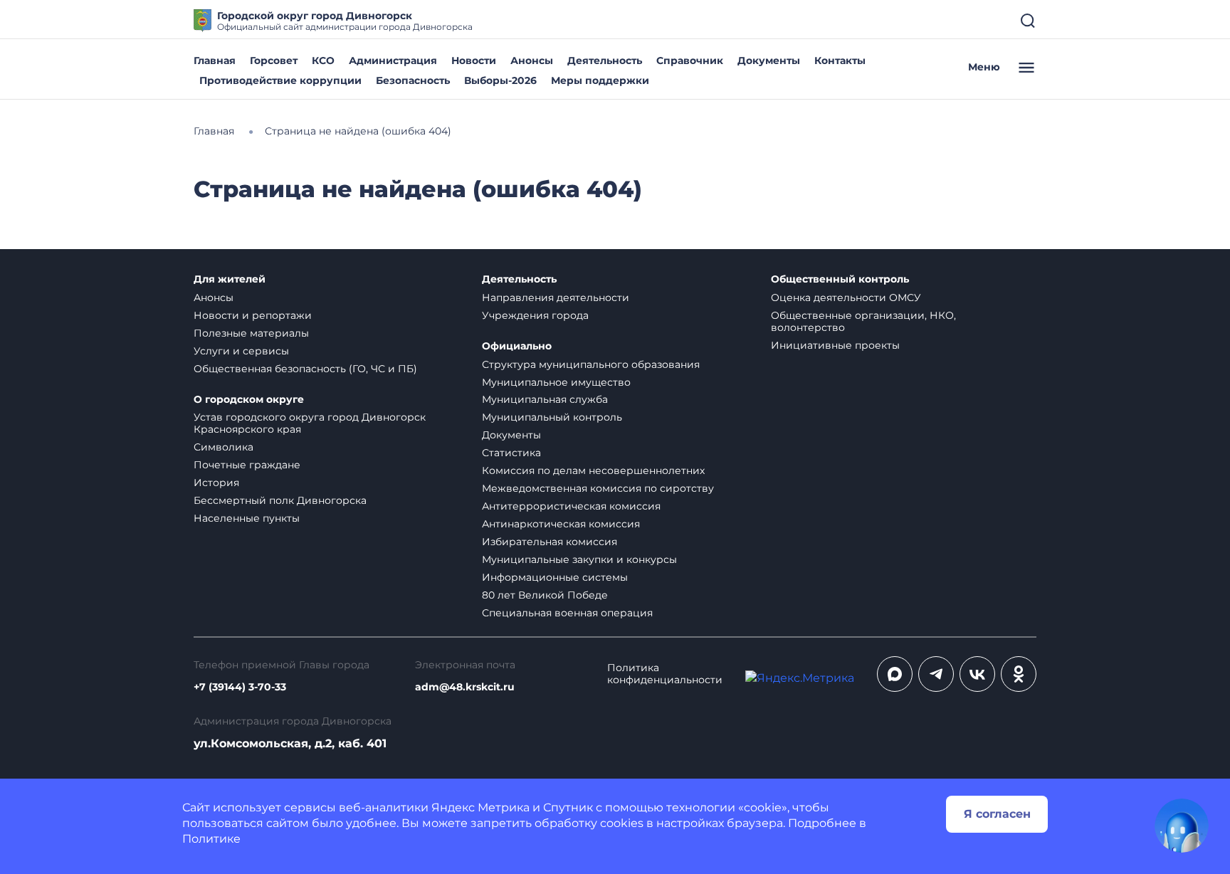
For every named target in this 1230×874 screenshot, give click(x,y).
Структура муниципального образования (591, 364)
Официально (517, 346)
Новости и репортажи (253, 315)
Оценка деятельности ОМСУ (846, 297)
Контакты (840, 60)
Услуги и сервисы (241, 350)
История (216, 482)
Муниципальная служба (545, 399)
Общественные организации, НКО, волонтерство (863, 321)
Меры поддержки (600, 80)
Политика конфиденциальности (664, 674)
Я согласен (997, 814)
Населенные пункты (247, 518)
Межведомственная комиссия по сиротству (598, 488)
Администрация (393, 60)
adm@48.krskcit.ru (465, 687)
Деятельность (604, 60)
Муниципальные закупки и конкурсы (579, 559)
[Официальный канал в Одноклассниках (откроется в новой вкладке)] (1018, 674)
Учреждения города (535, 315)
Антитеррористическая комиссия (571, 506)
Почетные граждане (247, 464)
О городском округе (249, 400)
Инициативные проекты (835, 345)
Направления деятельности (555, 297)
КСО (323, 60)
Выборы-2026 (500, 80)
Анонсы (531, 60)
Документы (768, 60)
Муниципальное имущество (556, 382)
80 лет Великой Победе (545, 595)
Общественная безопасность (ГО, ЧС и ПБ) (305, 368)
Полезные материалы (251, 333)
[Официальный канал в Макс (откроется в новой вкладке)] (895, 674)
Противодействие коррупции (280, 80)
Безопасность (413, 80)
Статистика (511, 452)
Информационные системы (555, 577)
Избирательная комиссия (549, 541)
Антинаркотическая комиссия (561, 523)
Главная (215, 60)
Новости (473, 60)
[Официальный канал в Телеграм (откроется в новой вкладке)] (936, 674)
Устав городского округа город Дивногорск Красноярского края (310, 423)
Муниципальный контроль (552, 417)
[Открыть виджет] (1182, 826)
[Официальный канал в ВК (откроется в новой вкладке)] (977, 674)
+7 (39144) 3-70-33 (240, 687)
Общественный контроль (840, 279)
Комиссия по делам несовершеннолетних (593, 470)
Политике (211, 839)
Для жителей (230, 279)
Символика (223, 447)
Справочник (689, 60)
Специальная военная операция (567, 612)
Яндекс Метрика (480, 807)
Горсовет (274, 60)
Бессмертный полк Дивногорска (280, 500)
